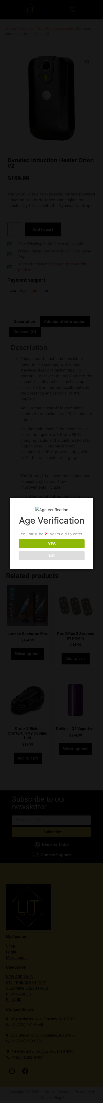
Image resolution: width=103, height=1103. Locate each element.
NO (52, 555)
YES (52, 543)
